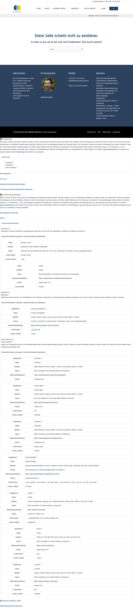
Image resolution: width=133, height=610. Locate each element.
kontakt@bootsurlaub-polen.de (78, 81)
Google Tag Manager (38, 313)
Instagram (37, 426)
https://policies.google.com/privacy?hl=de (45, 325)
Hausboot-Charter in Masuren (22, 86)
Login (103, 8)
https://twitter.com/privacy (36, 510)
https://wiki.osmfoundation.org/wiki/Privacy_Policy (42, 474)
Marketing (9, 165)
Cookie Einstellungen (49, 132)
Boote (47, 8)
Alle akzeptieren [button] (5, 174)
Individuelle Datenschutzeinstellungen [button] (12, 184)
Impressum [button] (29, 189)
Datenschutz (107, 132)
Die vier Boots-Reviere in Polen (23, 78)
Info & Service (89, 8)
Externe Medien (11, 167)
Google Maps (38, 390)
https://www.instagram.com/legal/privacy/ (48, 438)
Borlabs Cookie (26, 242)
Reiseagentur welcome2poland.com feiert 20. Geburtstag (107, 100)
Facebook (37, 362)
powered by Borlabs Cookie (11, 601)
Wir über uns (91, 132)
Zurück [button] (2, 218)
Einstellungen (20, 152)
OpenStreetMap (30, 461)
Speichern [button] (3, 179)
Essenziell (9, 163)
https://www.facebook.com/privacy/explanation (50, 375)
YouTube (37, 569)
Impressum (116, 132)
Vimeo (39, 533)
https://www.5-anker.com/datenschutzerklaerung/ (55, 278)
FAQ (99, 132)
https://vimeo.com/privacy (45, 545)
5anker (41, 266)
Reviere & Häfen (59, 8)
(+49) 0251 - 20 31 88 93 (76, 78)
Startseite (91, 16)
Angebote (75, 8)
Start (39, 8)
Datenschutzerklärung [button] (17, 189)
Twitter (30, 497)
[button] (23, 236)
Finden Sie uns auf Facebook (78, 86)
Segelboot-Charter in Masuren (23, 88)
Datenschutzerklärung (110, 149)
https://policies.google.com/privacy (46, 402)
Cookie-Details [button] (5, 189)
